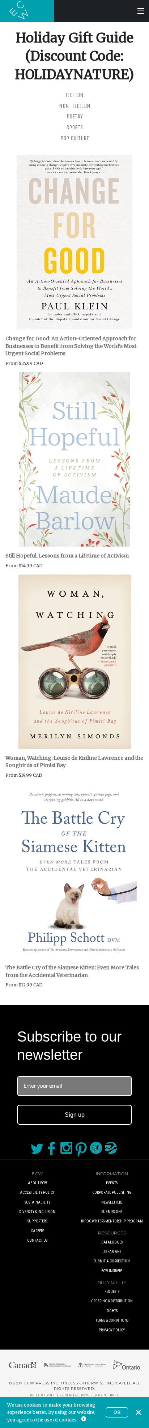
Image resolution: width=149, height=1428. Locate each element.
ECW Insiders (111, 1271)
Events (112, 1183)
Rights (112, 1311)
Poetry (75, 116)
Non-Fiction (74, 105)
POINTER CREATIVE (63, 1395)
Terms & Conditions (111, 1320)
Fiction (74, 95)
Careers (37, 1231)
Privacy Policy (112, 1330)
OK (117, 1412)
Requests (112, 1292)
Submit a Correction (112, 1261)
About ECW (37, 1183)
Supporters (37, 1221)
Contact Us (37, 1240)
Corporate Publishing (112, 1192)
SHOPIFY (111, 1395)
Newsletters (111, 1202)
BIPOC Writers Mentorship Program (112, 1221)
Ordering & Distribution (112, 1301)
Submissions (112, 1212)
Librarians (111, 1252)
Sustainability (37, 1202)
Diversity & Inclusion (37, 1212)
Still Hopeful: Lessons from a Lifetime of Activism (67, 555)
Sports (75, 127)
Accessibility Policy (37, 1192)
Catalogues (112, 1242)
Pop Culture (74, 138)
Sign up (75, 1115)
